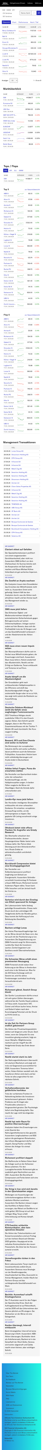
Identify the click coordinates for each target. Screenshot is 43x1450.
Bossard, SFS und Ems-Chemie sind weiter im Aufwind (20, 741)
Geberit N (7, 217)
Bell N (4, 36)
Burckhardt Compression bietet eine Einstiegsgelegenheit (20, 864)
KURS (33, 27)
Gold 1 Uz (6, 138)
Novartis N (8, 257)
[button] (39, 13)
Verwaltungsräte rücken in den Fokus (20, 1259)
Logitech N (8, 240)
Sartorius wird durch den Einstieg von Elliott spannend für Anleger (21, 900)
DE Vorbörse (7, 16)
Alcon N (7, 199)
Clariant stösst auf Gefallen (18, 549)
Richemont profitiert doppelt (19, 1158)
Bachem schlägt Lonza (16, 927)
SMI (3, 10)
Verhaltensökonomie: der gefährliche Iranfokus (17, 1089)
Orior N (5, 71)
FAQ (7, 1399)
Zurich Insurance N (11, 304)
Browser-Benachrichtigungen (16, 1389)
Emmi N (5, 42)
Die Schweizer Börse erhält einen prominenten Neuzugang (21, 960)
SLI (15, 170)
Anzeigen (5, 80)
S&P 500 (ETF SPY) (10, 115)
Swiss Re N (8, 287)
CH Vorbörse (7, 13)
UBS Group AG (16, 508)
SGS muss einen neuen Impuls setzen (19, 647)
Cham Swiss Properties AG (21, 486)
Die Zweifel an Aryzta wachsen (20, 580)
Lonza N (7, 246)
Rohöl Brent (7, 144)
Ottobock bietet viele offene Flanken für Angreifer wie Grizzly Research (21, 829)
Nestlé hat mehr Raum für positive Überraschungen (17, 1122)
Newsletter (10, 1386)
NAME (4, 27)
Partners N (8, 263)
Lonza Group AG (17, 451)
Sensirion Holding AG (19, 472)
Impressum (10, 1408)
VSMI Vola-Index (9, 121)
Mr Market (9, 546)
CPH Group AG (16, 458)
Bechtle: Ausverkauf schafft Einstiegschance (18, 1295)
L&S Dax (6, 109)
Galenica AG (16, 536)
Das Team (9, 1376)
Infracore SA (16, 462)
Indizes (30, 3)
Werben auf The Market (14, 1383)
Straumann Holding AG (19, 455)
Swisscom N (8, 292)
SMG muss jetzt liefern (16, 609)
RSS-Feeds (10, 1395)
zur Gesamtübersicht (32, 189)
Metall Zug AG (16, 469)
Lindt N (5, 54)
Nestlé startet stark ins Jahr (18, 1057)
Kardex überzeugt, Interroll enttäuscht (18, 1326)
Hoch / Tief (34, 22)
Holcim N (7, 228)
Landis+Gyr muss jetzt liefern (19, 799)
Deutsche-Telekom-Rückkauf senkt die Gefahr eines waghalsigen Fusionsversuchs (19, 709)
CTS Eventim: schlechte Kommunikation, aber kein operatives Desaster (17, 1227)
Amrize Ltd (15, 483)
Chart (14, 22)
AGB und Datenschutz (14, 1405)
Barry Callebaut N (8, 30)
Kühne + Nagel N (10, 234)
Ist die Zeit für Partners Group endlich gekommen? (19, 1024)
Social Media (10, 1392)
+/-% (39, 27)
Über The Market (12, 1373)
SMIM (9, 10)
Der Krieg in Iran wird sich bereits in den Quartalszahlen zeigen (21, 1190)
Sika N (6, 275)
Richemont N (8, 211)
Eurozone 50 (7, 103)
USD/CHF (6, 132)
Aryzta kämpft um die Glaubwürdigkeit (15, 677)
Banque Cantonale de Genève (22, 522)
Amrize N (7, 205)
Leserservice (10, 1402)
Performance (23, 22)
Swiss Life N (8, 281)
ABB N (6, 193)
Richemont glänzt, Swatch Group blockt (21, 990)
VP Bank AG (15, 511)
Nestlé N (5, 65)
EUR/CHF (6, 127)
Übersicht (6, 22)
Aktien (5, 3)
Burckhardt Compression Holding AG (24, 529)
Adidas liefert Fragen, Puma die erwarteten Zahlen (20, 769)
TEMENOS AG (16, 504)
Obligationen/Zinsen (17, 3)
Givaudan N (8, 223)
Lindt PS (5, 60)
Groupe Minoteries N (9, 48)
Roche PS (7, 269)
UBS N (6, 298)
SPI (13, 10)
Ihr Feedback (10, 1379)
